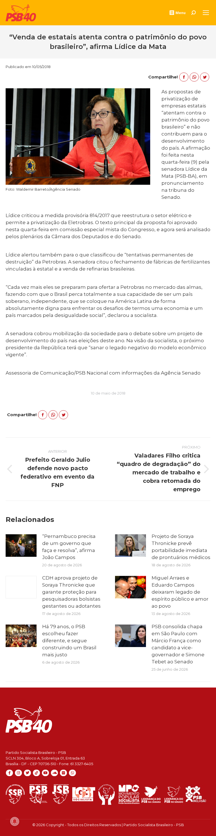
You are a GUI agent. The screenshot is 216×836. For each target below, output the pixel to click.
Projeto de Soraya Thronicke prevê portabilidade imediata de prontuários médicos (181, 546)
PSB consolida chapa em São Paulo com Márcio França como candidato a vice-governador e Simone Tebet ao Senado (178, 644)
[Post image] (21, 545)
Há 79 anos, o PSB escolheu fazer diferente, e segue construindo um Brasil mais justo (69, 640)
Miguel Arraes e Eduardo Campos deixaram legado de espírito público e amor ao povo (180, 592)
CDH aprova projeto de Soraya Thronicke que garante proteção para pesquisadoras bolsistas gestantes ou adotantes (71, 592)
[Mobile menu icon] (205, 12)
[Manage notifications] (14, 821)
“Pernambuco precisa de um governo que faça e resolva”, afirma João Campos (69, 546)
